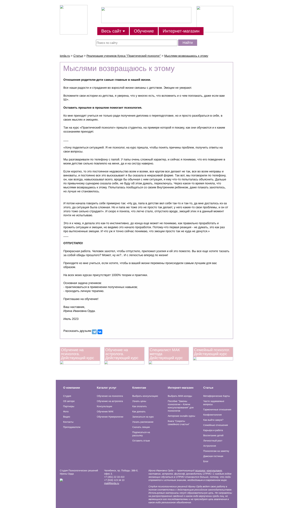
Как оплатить (139, 406)
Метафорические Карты (216, 396)
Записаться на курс (143, 416)
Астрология (209, 445)
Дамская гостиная (213, 456)
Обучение (144, 30)
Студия (67, 396)
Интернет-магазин (181, 30)
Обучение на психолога (110, 396)
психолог (200, 470)
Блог (205, 461)
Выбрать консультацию (145, 396)
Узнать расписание (142, 422)
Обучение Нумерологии (110, 416)
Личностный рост (212, 440)
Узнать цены (139, 401)
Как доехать (139, 411)
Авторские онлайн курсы (181, 416)
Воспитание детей (213, 435)
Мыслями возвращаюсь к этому (186, 56)
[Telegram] (94, 331)
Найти (188, 43)
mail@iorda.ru (111, 483)
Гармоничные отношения (217, 409)
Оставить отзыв (141, 440)
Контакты (68, 422)
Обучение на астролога (110, 401)
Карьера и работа (213, 430)
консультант (214, 470)
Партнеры (68, 406)
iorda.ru (65, 56)
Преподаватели (72, 427)
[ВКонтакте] (99, 331)
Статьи (78, 56)
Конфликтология (212, 414)
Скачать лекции (141, 427)
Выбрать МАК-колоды (180, 396)
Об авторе (69, 401)
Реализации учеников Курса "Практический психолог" (124, 56)
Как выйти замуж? (213, 420)
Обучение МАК (105, 411)
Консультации (104, 406)
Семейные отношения (215, 425)
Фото (66, 411)
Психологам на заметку (216, 451)
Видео (66, 416)
